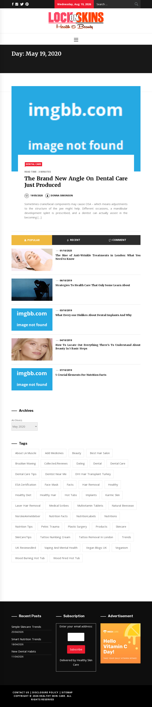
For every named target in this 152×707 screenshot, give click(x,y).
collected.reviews (56, 463)
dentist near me (56, 474)
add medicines (54, 453)
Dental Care (33, 164)
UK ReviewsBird (25, 547)
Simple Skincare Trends (26, 627)
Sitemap (67, 692)
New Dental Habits (23, 651)
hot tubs (71, 495)
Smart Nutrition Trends (26, 639)
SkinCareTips (23, 537)
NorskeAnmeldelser (27, 516)
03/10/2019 (66, 310)
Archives (16, 420)
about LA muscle (26, 453)
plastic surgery (77, 526)
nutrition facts (58, 516)
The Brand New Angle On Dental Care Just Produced (76, 181)
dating (80, 463)
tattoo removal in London (96, 537)
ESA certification (25, 484)
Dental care (117, 463)
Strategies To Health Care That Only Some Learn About (92, 285)
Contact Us (21, 692)
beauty (76, 453)
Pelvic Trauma (50, 526)
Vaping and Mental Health (60, 547)
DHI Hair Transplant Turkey (93, 474)
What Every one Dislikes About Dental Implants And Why (93, 315)
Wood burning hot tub (30, 558)
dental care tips (26, 474)
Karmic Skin (112, 495)
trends (126, 537)
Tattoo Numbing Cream (55, 537)
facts (70, 484)
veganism (121, 547)
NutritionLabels (86, 516)
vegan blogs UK (96, 547)
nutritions (110, 516)
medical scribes (59, 505)
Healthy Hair (48, 495)
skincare (121, 526)
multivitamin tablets (90, 505)
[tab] (31, 240)
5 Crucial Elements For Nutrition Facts (80, 375)
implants (91, 495)
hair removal (91, 484)
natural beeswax (123, 505)
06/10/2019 (66, 280)
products (101, 526)
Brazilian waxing (25, 463)
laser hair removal (28, 505)
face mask (51, 484)
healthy (113, 484)
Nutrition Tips (24, 526)
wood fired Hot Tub (66, 558)
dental (97, 463)
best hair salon (100, 453)
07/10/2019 (66, 370)
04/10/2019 (66, 340)
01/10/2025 (66, 250)
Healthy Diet (23, 495)
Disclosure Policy (45, 692)
